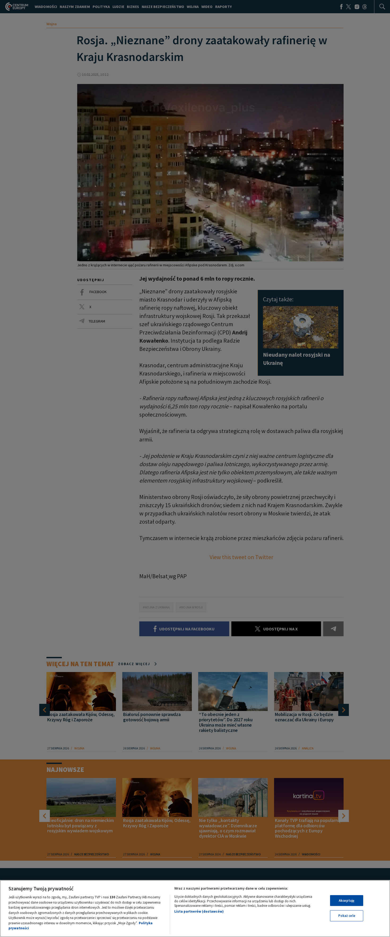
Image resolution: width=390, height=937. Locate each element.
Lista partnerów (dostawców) (199, 911)
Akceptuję (346, 900)
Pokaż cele (346, 915)
